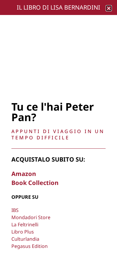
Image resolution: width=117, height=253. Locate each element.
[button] (108, 8)
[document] (58, 126)
